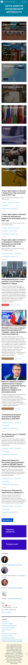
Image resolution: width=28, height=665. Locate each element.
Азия (4, 50)
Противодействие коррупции (8, 637)
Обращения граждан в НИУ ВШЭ (9, 633)
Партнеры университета (9, 54)
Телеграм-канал (12, 544)
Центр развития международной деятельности (14, 8)
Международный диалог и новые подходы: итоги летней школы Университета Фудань (13, 281)
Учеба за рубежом (9, 24)
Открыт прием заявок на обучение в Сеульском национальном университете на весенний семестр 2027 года (14, 217)
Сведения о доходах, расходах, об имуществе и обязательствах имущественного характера (12, 640)
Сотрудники (7, 149)
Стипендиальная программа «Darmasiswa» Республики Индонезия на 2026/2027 (11, 417)
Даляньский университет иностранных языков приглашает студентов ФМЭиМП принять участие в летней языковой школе (13, 463)
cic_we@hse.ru (8, 612)
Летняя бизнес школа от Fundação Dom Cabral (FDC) (14, 435)
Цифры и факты (5, 621)
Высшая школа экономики (10, 1)
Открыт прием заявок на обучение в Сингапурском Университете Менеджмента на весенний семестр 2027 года (14, 243)
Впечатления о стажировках (13, 87)
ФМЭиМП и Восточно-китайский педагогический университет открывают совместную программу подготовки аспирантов (14, 331)
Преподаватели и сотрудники (8, 627)
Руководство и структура (7, 623)
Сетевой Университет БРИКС (13, 108)
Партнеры (6, 45)
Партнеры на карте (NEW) (12, 66)
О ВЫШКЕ (4, 619)
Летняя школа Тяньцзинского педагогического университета (12, 491)
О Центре (6, 129)
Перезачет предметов (10, 530)
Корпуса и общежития (7, 629)
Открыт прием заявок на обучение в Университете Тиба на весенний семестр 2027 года (14, 193)
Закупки (3, 631)
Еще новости (7, 520)
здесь (10, 652)
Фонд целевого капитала (7, 635)
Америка (5, 52)
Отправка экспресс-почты (12, 170)
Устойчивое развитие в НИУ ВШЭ (9, 625)
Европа (4, 48)
